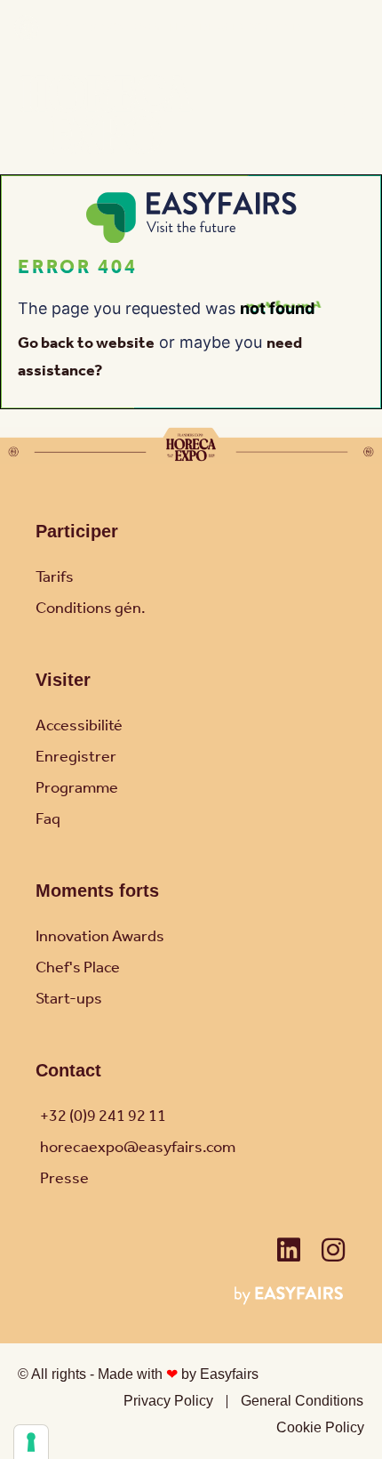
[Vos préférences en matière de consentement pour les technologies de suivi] (31, 1442)
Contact (68, 1070)
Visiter (63, 679)
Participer (77, 531)
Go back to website (86, 343)
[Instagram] (333, 1250)
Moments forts (97, 890)
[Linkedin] (288, 1250)
